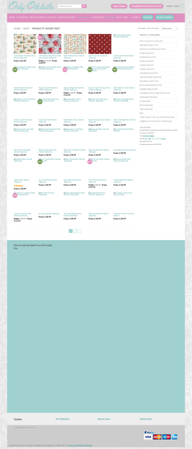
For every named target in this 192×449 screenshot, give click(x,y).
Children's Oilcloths (149, 73)
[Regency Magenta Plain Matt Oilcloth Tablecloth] (75, 76)
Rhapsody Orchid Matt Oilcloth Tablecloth (75, 151)
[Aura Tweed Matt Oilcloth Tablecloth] (50, 168)
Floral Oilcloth (147, 65)
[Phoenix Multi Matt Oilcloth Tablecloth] (125, 168)
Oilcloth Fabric (146, 419)
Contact (135, 17)
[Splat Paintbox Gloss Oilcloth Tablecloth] (75, 44)
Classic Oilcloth (147, 69)
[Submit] (84, 6)
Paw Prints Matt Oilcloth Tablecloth (97, 181)
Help (125, 17)
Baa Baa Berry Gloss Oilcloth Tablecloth (74, 121)
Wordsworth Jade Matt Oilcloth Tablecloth (22, 151)
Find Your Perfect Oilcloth (43, 17)
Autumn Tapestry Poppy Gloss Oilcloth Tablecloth (99, 89)
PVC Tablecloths (62, 419)
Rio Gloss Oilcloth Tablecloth (49, 214)
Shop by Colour (104, 419)
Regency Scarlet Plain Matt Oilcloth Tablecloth (48, 89)
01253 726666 (119, 6)
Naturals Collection (149, 81)
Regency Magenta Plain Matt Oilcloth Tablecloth (74, 89)
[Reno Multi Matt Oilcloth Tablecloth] (75, 168)
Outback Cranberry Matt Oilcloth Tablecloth (22, 215)
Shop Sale (110, 17)
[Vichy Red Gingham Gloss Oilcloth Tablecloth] (75, 202)
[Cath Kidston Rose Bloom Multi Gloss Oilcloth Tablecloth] (50, 44)
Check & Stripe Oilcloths (150, 77)
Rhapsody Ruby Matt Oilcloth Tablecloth (99, 151)
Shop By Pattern (66, 17)
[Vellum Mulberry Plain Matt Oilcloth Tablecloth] (25, 76)
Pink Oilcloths (146, 109)
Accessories (98, 17)
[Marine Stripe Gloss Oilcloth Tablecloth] (100, 202)
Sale (141, 113)
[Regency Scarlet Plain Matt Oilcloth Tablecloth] (50, 76)
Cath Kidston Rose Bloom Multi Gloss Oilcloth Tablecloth (50, 57)
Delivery (147, 17)
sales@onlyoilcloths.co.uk (146, 6)
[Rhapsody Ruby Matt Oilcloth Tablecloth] (100, 138)
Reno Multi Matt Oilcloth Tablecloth (72, 181)
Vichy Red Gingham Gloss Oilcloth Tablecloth (73, 215)
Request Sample (165, 17)
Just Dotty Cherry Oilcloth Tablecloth (98, 57)
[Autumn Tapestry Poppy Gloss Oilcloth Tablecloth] (100, 76)
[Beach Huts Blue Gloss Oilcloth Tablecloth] (100, 108)
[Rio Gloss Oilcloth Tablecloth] (50, 202)
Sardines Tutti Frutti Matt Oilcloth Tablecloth (23, 121)
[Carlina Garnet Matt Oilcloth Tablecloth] (125, 44)
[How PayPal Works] (160, 436)
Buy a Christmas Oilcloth (151, 85)
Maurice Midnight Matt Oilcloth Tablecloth (125, 121)
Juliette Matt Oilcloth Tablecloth (21, 181)
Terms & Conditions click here (80, 445)
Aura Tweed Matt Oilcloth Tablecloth (48, 181)
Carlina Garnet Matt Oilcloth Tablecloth (124, 57)
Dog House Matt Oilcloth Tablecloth (48, 121)
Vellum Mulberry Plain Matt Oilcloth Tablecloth (23, 89)
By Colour (83, 17)
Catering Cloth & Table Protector (155, 93)
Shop (26, 28)
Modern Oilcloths (148, 57)
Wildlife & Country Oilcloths (153, 49)
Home (12, 17)
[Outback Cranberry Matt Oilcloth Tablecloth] (25, 202)
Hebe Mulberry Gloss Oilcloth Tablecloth (124, 89)
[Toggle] (177, 45)
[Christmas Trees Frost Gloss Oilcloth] (125, 202)
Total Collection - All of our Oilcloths (157, 117)
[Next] (79, 231)
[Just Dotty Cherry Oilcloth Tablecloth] (100, 44)
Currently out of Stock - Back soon (155, 121)
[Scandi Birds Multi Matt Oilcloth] (125, 138)
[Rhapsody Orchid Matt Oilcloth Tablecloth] (75, 138)
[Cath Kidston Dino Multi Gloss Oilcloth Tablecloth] (25, 44)
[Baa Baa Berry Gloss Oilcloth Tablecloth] (75, 108)
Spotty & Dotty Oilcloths (151, 41)
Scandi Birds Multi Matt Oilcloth (125, 150)
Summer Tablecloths (148, 89)
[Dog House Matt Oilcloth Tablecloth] (50, 108)
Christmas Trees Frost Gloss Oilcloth (124, 215)
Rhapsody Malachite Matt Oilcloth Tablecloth (48, 151)
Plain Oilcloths (146, 61)
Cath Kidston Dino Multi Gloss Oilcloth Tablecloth (24, 57)
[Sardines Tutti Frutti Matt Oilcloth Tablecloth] (25, 108)
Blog (119, 17)
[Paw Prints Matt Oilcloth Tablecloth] (100, 168)
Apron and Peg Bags (148, 97)
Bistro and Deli (146, 105)
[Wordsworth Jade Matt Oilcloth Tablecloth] (25, 138)
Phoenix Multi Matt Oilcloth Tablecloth (123, 181)
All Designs (22, 17)
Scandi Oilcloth (147, 53)
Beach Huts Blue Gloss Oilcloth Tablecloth (100, 121)
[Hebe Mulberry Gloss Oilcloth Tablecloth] (125, 76)
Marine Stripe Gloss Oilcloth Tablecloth (99, 215)
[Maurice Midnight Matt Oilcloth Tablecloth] (125, 108)
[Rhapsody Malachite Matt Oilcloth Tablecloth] (50, 138)
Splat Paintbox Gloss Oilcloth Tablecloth (74, 57)
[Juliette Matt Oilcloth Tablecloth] (25, 168)
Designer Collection (149, 45)
